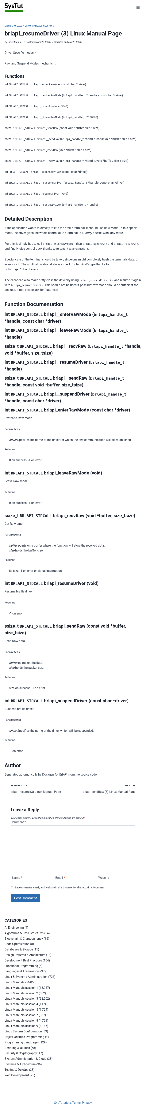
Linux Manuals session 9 (21, 1026)
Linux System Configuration (23, 1031)
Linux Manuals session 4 (21, 1004)
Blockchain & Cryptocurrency (24, 938)
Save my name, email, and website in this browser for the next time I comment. (60, 887)
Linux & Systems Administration (26, 977)
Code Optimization (17, 944)
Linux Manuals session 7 (21, 1015)
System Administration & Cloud (25, 1059)
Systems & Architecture (20, 1064)
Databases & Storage (19, 949)
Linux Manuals (13, 26)
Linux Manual (15, 42)
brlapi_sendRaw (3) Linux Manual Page (109, 789)
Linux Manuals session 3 (40, 26)
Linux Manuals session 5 (21, 1009)
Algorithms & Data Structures (24, 933)
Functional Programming (21, 966)
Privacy (87, 1103)
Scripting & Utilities (17, 1048)
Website (103, 877)
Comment (18, 822)
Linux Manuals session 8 (21, 1020)
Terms (76, 1103)
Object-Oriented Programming (24, 1037)
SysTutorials (62, 1103)
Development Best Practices (23, 960)
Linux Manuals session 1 (21, 988)
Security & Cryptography (21, 1053)
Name (17, 877)
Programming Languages (22, 1042)
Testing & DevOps (16, 1070)
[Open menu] (137, 7)
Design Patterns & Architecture (25, 955)
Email (60, 877)
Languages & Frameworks (22, 971)
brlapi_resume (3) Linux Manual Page (36, 789)
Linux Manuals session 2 (21, 993)
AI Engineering (14, 927)
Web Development (17, 1075)
